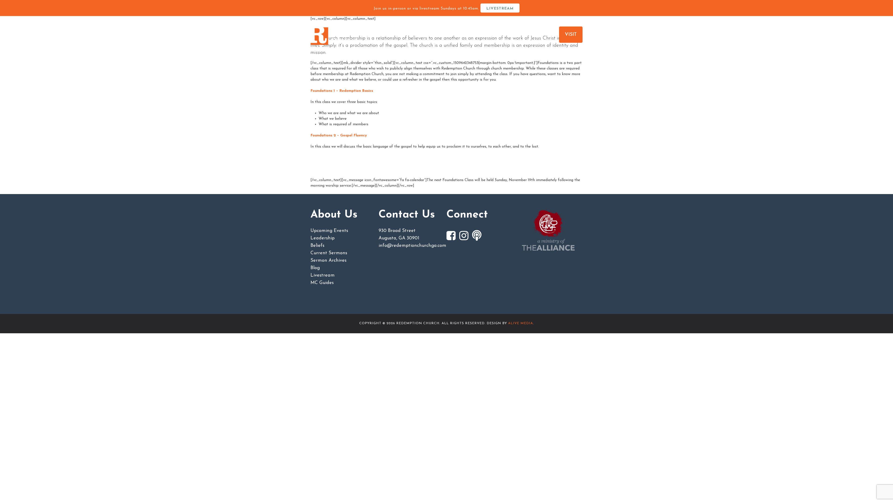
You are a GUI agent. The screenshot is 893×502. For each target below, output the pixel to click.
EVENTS (542, 34)
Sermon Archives (328, 260)
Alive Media (520, 323)
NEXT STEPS (477, 34)
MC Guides (322, 283)
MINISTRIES (432, 34)
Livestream (322, 275)
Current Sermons (328, 253)
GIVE (515, 34)
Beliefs (317, 245)
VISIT (571, 34)
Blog (315, 268)
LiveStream (500, 8)
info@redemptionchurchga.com (412, 245)
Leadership (322, 238)
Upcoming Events (329, 230)
